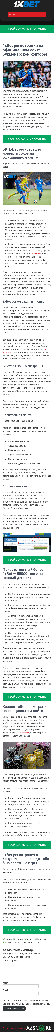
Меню (12, 14)
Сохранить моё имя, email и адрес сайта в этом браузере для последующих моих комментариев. (26, 1002)
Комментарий (10, 960)
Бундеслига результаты (14, 1028)
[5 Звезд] (7, 942)
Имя (5, 982)
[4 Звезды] (41, 939)
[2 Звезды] (18, 939)
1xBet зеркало (22, 732)
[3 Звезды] (30, 939)
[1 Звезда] (8, 939)
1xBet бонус (36, 253)
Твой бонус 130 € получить (27, 28)
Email (6, 990)
